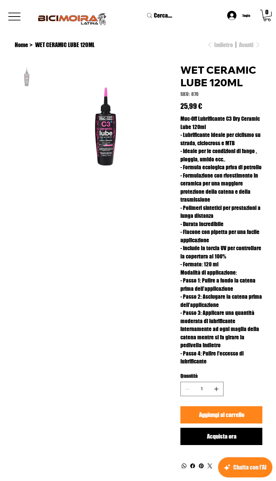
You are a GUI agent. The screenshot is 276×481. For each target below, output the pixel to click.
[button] (267, 15)
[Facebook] (192, 465)
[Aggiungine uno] (216, 389)
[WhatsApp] (184, 465)
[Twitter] (209, 465)
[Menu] (14, 16)
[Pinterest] (201, 465)
